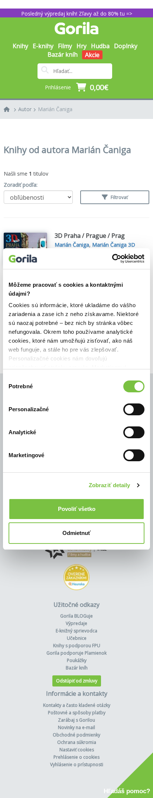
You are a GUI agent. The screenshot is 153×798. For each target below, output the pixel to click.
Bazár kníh (63, 54)
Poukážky (77, 660)
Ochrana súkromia (76, 742)
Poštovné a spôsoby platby (76, 712)
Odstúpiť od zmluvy (76, 681)
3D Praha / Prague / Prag (90, 236)
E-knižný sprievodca (76, 631)
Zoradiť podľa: (21, 184)
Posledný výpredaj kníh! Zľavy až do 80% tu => (76, 13)
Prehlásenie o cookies (76, 757)
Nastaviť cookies (76, 750)
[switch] (133, 409)
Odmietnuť (76, 533)
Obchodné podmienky (76, 735)
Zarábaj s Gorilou (76, 720)
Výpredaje (76, 623)
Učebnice (77, 638)
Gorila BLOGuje (76, 616)
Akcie (92, 55)
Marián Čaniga (55, 109)
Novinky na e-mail (76, 727)
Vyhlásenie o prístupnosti (76, 764)
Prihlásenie (58, 87)
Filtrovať (119, 197)
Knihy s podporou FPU (76, 645)
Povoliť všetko (76, 509)
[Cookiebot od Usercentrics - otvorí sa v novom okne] (111, 258)
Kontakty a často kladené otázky (76, 705)
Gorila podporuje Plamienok (76, 653)
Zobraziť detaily (109, 485)
